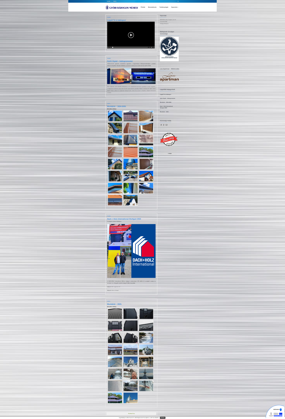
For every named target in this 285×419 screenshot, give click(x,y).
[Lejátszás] (108, 47)
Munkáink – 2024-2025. (116, 106)
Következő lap (131, 413)
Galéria (114, 1)
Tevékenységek (163, 7)
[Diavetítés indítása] (111, 108)
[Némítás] (151, 47)
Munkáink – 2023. (114, 304)
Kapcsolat (174, 7)
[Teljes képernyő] (153, 47)
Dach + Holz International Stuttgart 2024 (124, 219)
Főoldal (143, 7)
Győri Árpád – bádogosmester (120, 61)
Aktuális (108, 1)
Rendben (163, 417)
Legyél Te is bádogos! (116, 20)
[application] (131, 35)
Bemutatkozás (152, 7)
